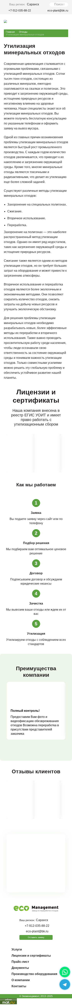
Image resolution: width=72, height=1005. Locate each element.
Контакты (19, 986)
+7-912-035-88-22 (19, 10)
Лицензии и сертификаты (31, 955)
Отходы (23, 32)
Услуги (17, 949)
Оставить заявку (36, 937)
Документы (20, 967)
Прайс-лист (20, 961)
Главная (10, 32)
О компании (21, 980)
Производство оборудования (34, 974)
